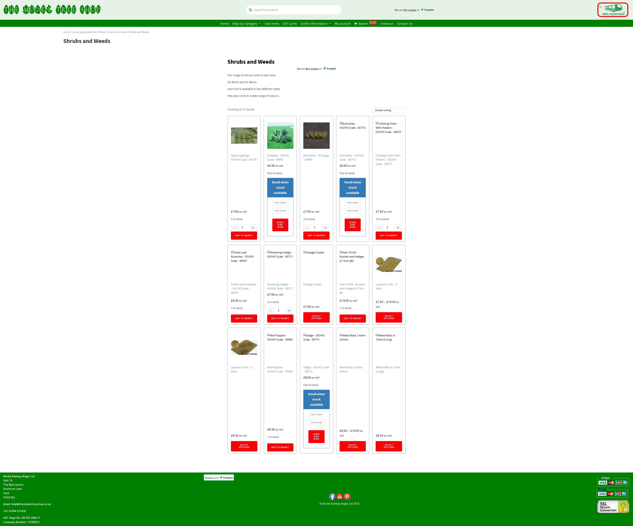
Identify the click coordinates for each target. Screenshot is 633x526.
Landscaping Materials (84, 32)
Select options (316, 317)
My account (343, 24)
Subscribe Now (280, 225)
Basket (367, 23)
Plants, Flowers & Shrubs (112, 32)
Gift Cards (290, 24)
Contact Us (405, 24)
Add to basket (244, 235)
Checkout (386, 24)
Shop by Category (244, 24)
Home (224, 24)
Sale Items (272, 24)
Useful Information (313, 24)
